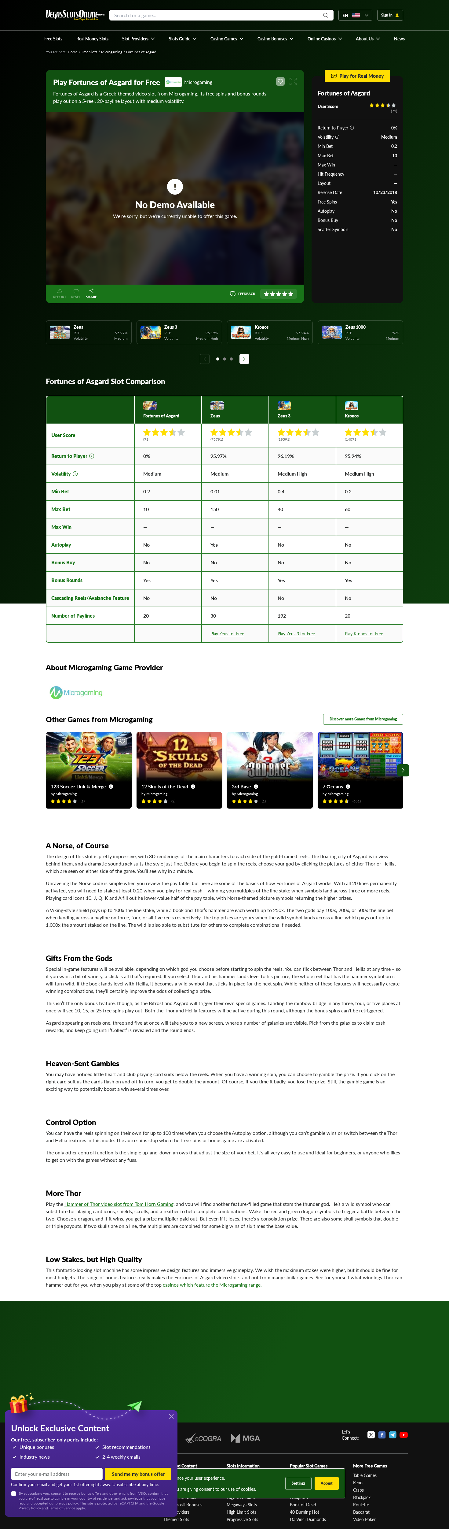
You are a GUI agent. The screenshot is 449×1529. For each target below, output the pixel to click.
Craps (358, 1490)
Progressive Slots (242, 1519)
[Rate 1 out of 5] (266, 293)
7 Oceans (333, 786)
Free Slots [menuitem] (53, 39)
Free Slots (89, 51)
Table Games (365, 1475)
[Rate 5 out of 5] (290, 293)
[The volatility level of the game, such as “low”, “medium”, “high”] (337, 136)
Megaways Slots (242, 1504)
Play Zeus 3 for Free (296, 633)
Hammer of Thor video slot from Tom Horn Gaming (118, 1203)
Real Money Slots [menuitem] (92, 39)
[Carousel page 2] (224, 359)
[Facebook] (382, 1435)
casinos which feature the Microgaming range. (212, 1284)
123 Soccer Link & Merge (78, 786)
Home (73, 51)
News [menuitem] (399, 39)
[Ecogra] (203, 1438)
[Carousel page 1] (217, 359)
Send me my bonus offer (138, 1473)
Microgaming (111, 51)
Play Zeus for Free (227, 633)
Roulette (361, 1504)
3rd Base (241, 786)
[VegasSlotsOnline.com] (75, 15)
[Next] (244, 359)
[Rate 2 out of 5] (272, 293)
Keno (358, 1482)
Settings (298, 1483)
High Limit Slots (241, 1512)
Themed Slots (176, 1519)
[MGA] (245, 1438)
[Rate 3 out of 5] (278, 293)
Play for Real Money (361, 75)
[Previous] (205, 359)
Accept (327, 1483)
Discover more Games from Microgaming (363, 719)
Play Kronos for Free (364, 633)
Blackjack (362, 1497)
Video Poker (364, 1519)
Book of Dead (303, 1504)
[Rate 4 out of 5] (284, 293)
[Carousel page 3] (231, 359)
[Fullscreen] (293, 81)
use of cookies (241, 1489)
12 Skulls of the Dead (164, 786)
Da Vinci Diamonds (308, 1519)
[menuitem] (138, 39)
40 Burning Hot (304, 1512)
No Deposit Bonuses (182, 1504)
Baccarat (361, 1512)
